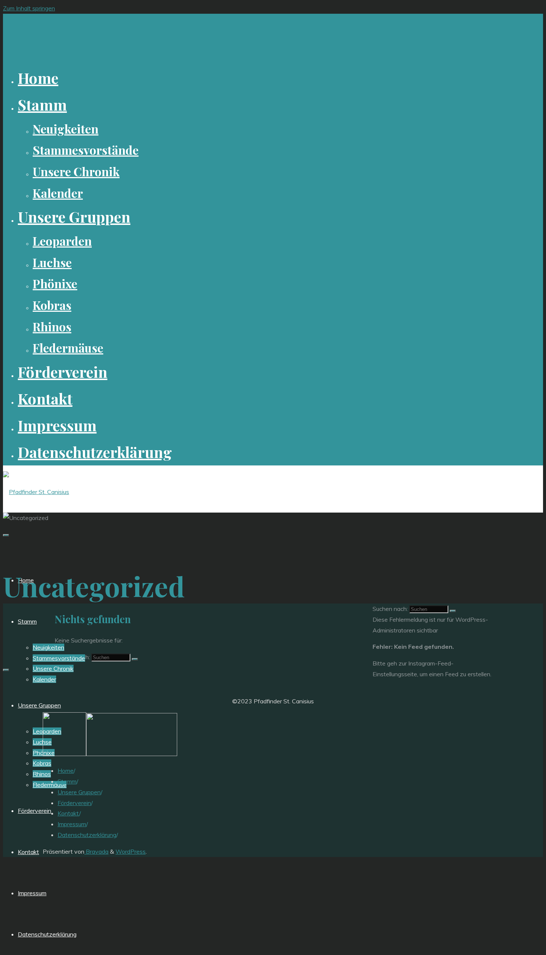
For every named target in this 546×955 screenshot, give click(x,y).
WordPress (131, 851)
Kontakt (68, 813)
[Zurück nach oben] (6, 670)
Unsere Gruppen (79, 792)
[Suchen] (135, 659)
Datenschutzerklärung (87, 834)
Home (66, 770)
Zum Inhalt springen (29, 8)
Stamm (67, 781)
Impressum (72, 824)
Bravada (96, 851)
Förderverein (74, 803)
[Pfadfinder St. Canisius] (36, 492)
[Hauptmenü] (6, 535)
